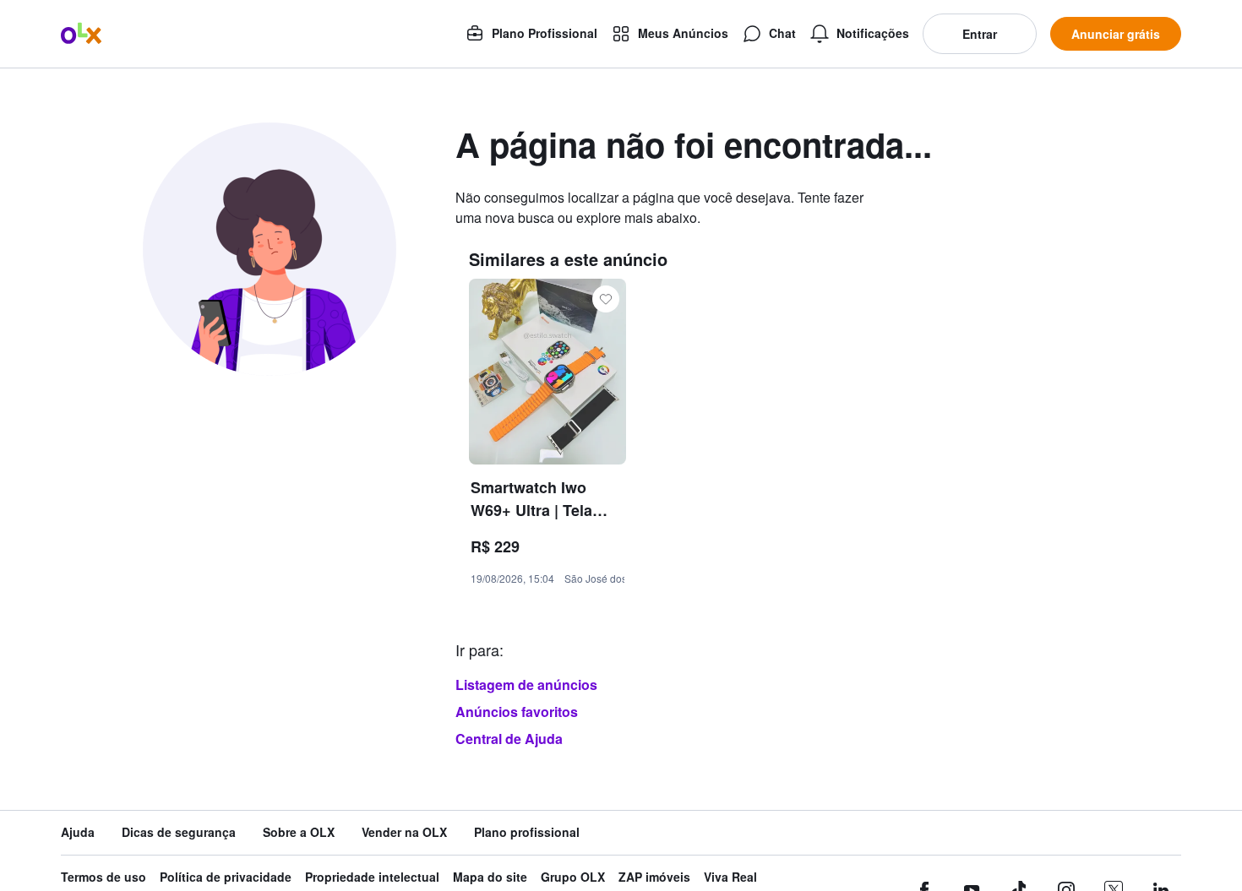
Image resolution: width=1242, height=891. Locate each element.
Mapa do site (490, 877)
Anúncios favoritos (516, 711)
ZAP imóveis (654, 877)
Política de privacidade (225, 877)
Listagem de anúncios (526, 684)
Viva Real (730, 877)
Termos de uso (103, 877)
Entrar (979, 33)
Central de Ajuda (509, 738)
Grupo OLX (573, 877)
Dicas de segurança (179, 832)
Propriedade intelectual (372, 877)
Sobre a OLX (299, 832)
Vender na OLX (404, 832)
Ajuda (78, 832)
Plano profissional (527, 832)
